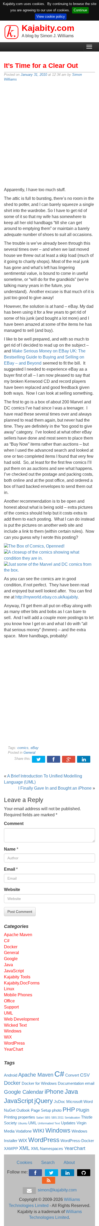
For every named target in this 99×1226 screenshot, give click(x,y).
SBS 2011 (57, 1117)
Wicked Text (15, 1025)
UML (8, 1013)
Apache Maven (18, 934)
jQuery (43, 1100)
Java (8, 965)
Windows (12, 1031)
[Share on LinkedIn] (84, 759)
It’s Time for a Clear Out (41, 65)
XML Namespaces (47, 1149)
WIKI (38, 1131)
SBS (47, 1117)
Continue (80, 10)
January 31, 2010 (34, 75)
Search (48, 1162)
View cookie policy (50, 16)
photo (57, 1110)
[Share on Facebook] (54, 759)
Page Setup (41, 1110)
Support (11, 1007)
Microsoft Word (79, 1102)
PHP (69, 1109)
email (89, 1083)
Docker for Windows (39, 1083)
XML (24, 1148)
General (29, 753)
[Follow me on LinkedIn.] (68, 1172)
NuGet (9, 1110)
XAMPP (11, 1149)
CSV (85, 1075)
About (69, 1162)
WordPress (14, 1043)
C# (7, 941)
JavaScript (14, 971)
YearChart (13, 1049)
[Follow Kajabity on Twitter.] (52, 1172)
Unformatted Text (49, 1123)
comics (23, 748)
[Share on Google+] (69, 759)
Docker (10, 947)
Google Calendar (24, 1092)
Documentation (71, 1083)
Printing (10, 1117)
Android (10, 1075)
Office (9, 1001)
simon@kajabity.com (57, 1190)
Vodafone (24, 1131)
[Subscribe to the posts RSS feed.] (49, 1179)
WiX (8, 1037)
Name (10, 849)
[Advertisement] (49, 134)
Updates (68, 1123)
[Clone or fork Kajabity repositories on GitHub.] (84, 1172)
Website (12, 889)
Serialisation (72, 1117)
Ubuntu (22, 1123)
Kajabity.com (48, 28)
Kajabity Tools (17, 977)
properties (26, 1117)
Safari (40, 1117)
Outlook (23, 1110)
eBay (35, 748)
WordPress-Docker (77, 1141)
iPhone (54, 1091)
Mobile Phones (18, 995)
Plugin (82, 1110)
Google (11, 958)
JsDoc (59, 1102)
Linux (9, 989)
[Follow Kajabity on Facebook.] (36, 1172)
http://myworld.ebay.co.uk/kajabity (46, 597)
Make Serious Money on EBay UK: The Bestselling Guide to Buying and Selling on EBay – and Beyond (45, 357)
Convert (72, 1075)
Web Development (21, 1019)
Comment (13, 823)
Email (9, 869)
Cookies (24, 1162)
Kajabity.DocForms (22, 983)
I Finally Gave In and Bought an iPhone (55, 788)
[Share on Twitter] (39, 759)
